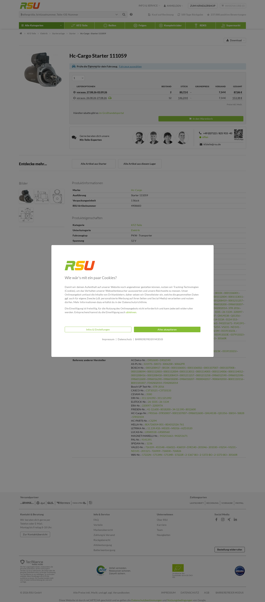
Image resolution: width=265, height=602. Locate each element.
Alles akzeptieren (167, 329)
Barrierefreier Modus (149, 339)
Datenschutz (125, 339)
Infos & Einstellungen (98, 329)
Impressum (108, 339)
